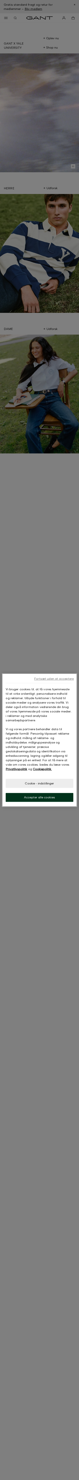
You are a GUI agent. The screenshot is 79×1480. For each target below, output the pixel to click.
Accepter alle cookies (39, 797)
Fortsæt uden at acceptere (54, 678)
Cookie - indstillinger (39, 783)
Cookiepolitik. (42, 769)
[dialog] (39, 740)
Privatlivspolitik (16, 769)
